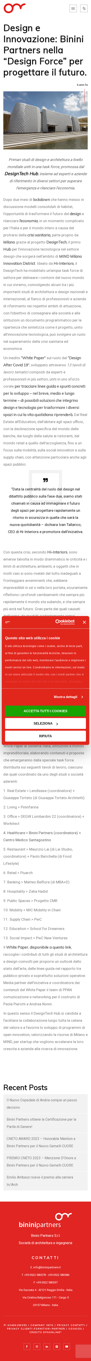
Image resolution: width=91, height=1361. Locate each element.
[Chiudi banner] (84, 622)
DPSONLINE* (52, 1332)
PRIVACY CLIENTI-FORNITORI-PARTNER (36, 1328)
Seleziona (43, 723)
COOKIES (75, 1328)
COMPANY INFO (42, 1325)
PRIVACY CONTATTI (71, 1325)
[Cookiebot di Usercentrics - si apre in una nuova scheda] (56, 622)
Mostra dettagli (66, 697)
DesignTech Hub (21, 173)
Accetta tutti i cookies (45, 711)
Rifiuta (45, 736)
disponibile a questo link (50, 947)
